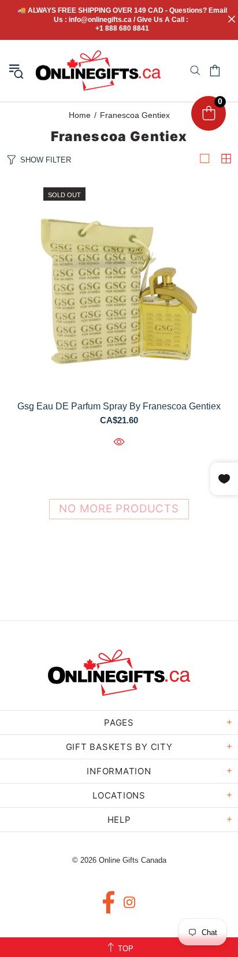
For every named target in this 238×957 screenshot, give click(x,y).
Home (80, 115)
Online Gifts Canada (98, 70)
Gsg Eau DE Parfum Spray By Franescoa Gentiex (119, 406)
